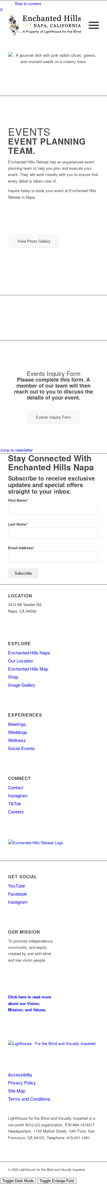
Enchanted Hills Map (28, 669)
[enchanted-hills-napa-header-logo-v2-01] (44, 25)
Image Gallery (21, 685)
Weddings (17, 732)
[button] (91, 25)
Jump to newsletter (16, 450)
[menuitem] (91, 25)
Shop (13, 677)
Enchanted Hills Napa (29, 652)
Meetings (17, 724)
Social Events (21, 748)
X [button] (1, 10)
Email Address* (21, 547)
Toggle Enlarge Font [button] (57, 1181)
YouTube (16, 885)
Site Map (16, 1090)
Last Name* (18, 524)
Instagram (18, 795)
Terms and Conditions (29, 1099)
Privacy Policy (22, 1082)
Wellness (17, 740)
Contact (15, 787)
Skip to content (28, 3)
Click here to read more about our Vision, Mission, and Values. (29, 1003)
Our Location (20, 660)
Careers (16, 811)
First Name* (18, 500)
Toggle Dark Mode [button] (18, 1181)
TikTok (14, 803)
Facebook (17, 894)
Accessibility (20, 1074)
